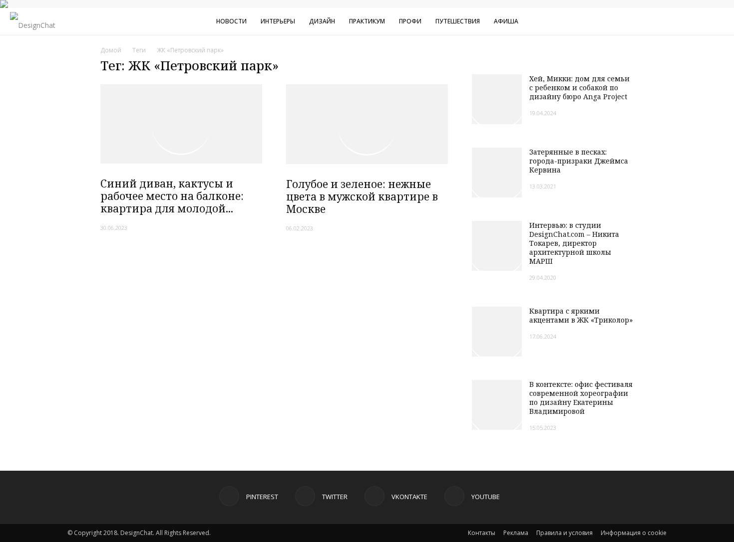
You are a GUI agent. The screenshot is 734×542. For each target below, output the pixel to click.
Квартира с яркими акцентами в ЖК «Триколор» (581, 315)
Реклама (515, 533)
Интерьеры (278, 21)
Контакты (481, 533)
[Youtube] (695, 21)
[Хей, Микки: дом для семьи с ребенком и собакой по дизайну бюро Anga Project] (497, 99)
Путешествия (457, 21)
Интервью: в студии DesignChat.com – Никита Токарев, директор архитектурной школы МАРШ (574, 243)
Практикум (367, 21)
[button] (722, 22)
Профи (410, 21)
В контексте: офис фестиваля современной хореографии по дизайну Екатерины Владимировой (581, 397)
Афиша (506, 21)
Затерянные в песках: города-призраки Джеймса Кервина (578, 161)
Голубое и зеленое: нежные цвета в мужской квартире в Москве (362, 196)
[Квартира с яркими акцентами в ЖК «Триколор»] (497, 332)
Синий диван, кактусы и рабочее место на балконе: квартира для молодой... (172, 196)
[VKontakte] (678, 21)
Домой (110, 50)
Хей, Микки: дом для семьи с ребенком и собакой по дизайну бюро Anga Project (579, 87)
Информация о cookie (634, 533)
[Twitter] (662, 21)
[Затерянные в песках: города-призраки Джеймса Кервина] (497, 172)
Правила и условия (564, 533)
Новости (231, 21)
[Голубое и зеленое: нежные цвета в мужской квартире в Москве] (367, 124)
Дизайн (322, 21)
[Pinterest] (645, 21)
